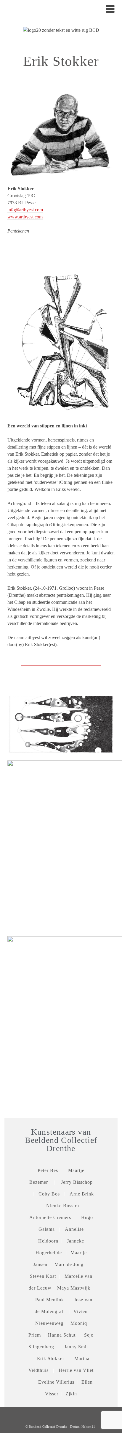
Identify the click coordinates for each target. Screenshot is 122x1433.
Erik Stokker (50, 1358)
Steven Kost (43, 1276)
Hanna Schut (62, 1334)
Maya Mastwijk (73, 1287)
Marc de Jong (69, 1264)
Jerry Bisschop (77, 1182)
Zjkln (71, 1393)
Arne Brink (82, 1193)
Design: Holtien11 (82, 1426)
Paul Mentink (49, 1299)
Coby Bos (51, 1193)
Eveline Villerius (56, 1382)
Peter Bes (48, 1170)
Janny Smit (76, 1346)
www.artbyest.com (25, 216)
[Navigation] (110, 9)
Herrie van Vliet (76, 1370)
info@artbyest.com (25, 209)
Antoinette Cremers (50, 1217)
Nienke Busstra (62, 1205)
